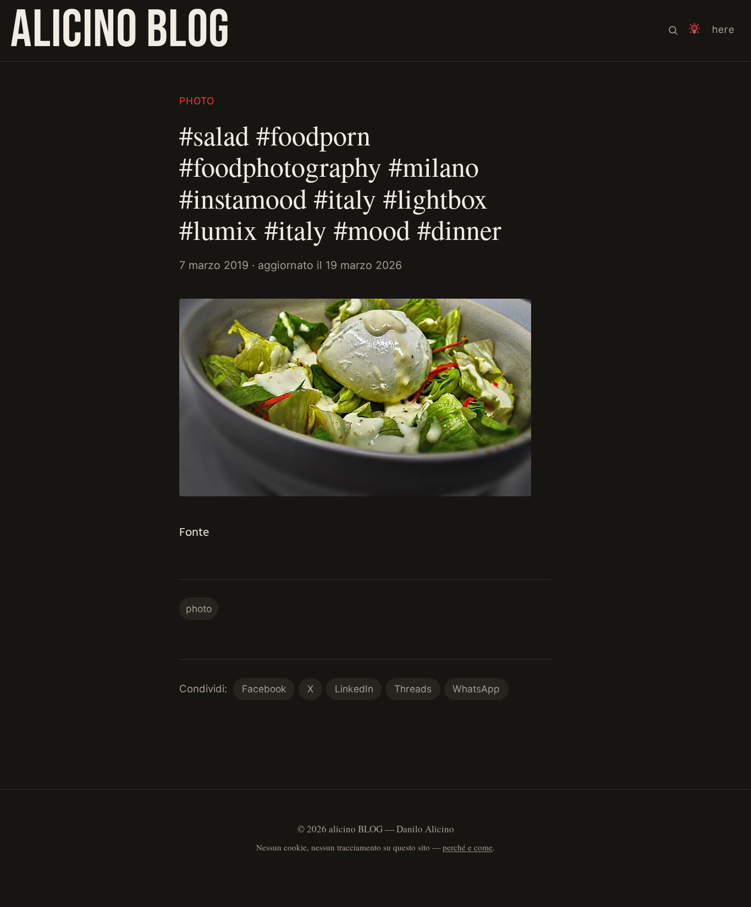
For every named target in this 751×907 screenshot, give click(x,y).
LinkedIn (354, 689)
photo (196, 101)
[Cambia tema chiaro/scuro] (694, 30)
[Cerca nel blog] (673, 30)
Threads (413, 689)
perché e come (468, 847)
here (723, 29)
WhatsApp (476, 689)
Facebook (264, 689)
